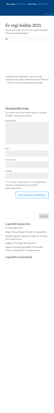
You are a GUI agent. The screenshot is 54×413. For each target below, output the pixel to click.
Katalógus (17, 314)
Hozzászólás (10, 120)
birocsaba (16, 30)
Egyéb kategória (41, 30)
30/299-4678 (42, 4)
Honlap (8, 171)
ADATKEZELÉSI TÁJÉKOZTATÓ (20, 395)
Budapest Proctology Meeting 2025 (20, 243)
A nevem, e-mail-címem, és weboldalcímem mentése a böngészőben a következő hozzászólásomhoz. (26, 185)
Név (7, 148)
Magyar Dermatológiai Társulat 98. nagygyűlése (26, 232)
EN (52, 14)
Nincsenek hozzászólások (17, 33)
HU (46, 14)
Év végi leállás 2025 (13, 228)
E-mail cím (10, 160)
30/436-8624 (21, 4)
